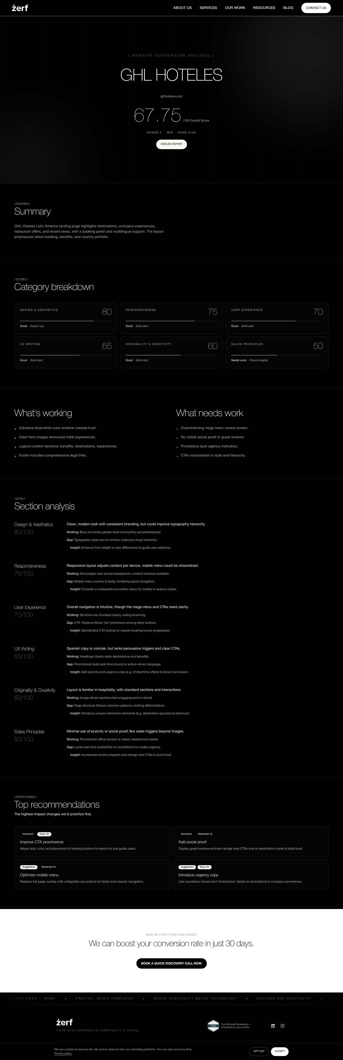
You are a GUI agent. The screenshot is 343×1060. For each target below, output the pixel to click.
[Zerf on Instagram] (282, 1026)
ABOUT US (182, 8)
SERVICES (208, 8)
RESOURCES (264, 8)
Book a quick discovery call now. (171, 963)
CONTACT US (316, 8)
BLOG (288, 8)
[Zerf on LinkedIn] (273, 1026)
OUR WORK (235, 8)
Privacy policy (63, 1053)
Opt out (258, 1051)
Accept (280, 1051)
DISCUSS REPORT (171, 144)
